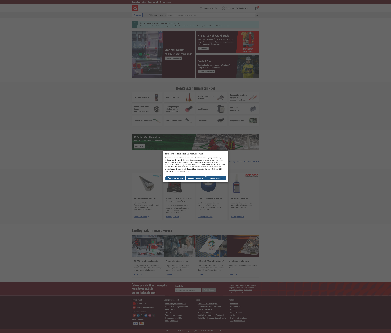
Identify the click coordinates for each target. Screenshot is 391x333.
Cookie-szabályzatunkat (181, 171)
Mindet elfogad (216, 178)
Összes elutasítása (175, 178)
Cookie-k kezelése (195, 178)
